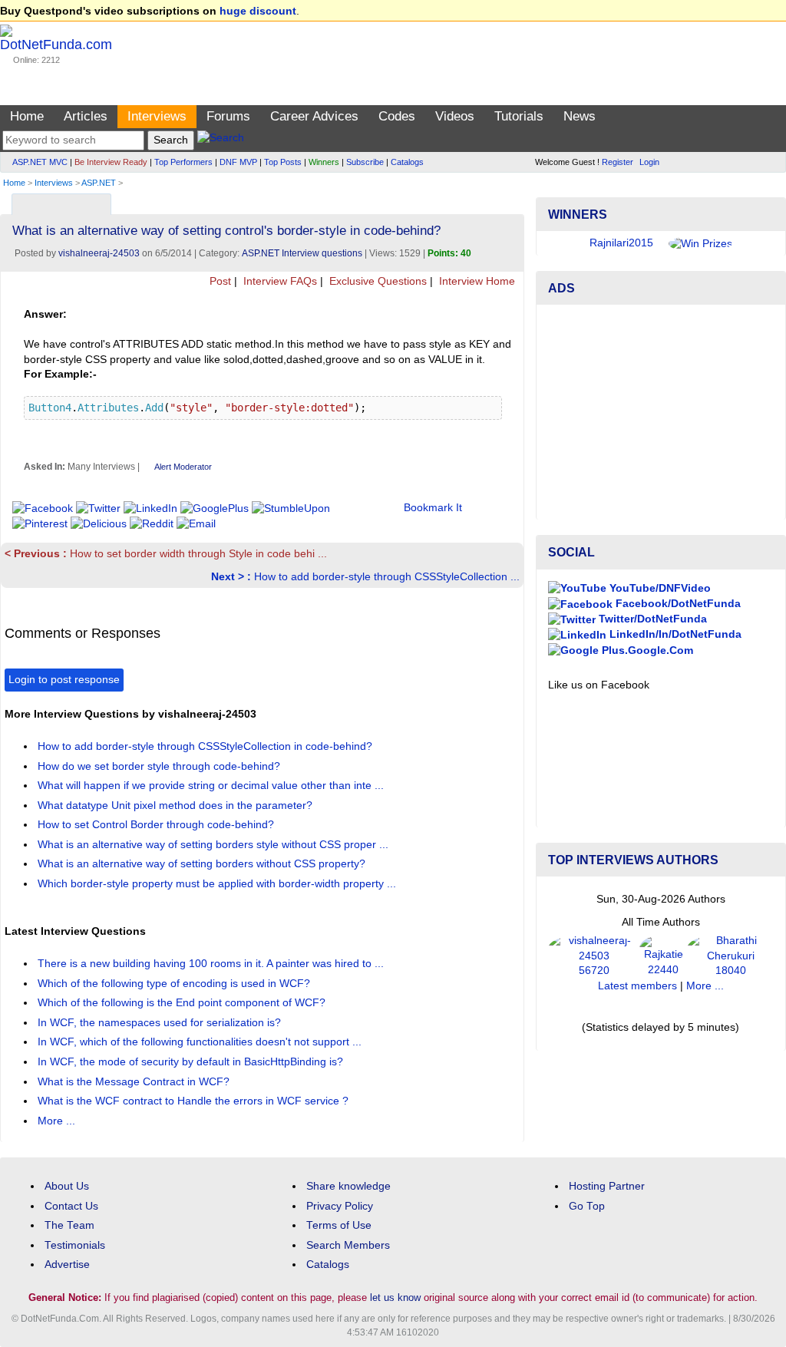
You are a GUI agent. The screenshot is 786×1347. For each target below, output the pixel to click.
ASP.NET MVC (40, 162)
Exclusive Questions (376, 281)
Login (649, 162)
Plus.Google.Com (646, 650)
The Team (69, 1225)
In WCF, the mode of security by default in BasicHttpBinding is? (192, 1062)
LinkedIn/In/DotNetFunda (673, 634)
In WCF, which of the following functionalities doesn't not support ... (201, 1042)
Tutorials (518, 116)
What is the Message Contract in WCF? (135, 1082)
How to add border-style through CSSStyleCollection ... (365, 577)
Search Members (348, 1245)
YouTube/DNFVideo (658, 588)
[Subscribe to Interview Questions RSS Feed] (510, 200)
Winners (324, 162)
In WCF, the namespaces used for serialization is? (161, 1022)
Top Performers (183, 162)
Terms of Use (339, 1225)
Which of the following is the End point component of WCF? (183, 1003)
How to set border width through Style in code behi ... (166, 554)
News (579, 116)
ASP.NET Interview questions (302, 253)
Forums (228, 116)
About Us (67, 1186)
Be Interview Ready (110, 162)
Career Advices (314, 116)
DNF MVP (238, 162)
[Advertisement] (661, 412)
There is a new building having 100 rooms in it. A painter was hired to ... (212, 963)
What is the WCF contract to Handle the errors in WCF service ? (195, 1101)
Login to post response (64, 679)
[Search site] (220, 140)
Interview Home (475, 281)
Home (27, 116)
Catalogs (407, 162)
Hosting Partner (607, 1186)
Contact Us (71, 1206)
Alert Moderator (183, 466)
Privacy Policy (339, 1206)
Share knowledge (348, 1186)
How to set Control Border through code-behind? (157, 824)
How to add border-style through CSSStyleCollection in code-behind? (206, 746)
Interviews (157, 116)
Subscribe (365, 162)
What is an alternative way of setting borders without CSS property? (203, 864)
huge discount (258, 11)
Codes (396, 116)
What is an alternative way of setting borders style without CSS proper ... (214, 844)
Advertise (67, 1264)
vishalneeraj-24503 (99, 253)
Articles (85, 116)
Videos (454, 116)
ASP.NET (98, 182)
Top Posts (283, 162)
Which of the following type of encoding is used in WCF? (175, 983)
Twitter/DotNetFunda (651, 619)
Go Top (587, 1206)
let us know (395, 1297)
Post (218, 281)
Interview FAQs (278, 281)
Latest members (637, 986)
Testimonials (75, 1245)
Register (617, 162)
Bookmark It (433, 507)
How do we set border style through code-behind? (160, 766)
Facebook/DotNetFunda (677, 603)
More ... (56, 1121)
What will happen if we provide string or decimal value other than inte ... (212, 785)
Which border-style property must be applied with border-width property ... (218, 884)
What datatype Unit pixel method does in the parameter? (176, 805)
